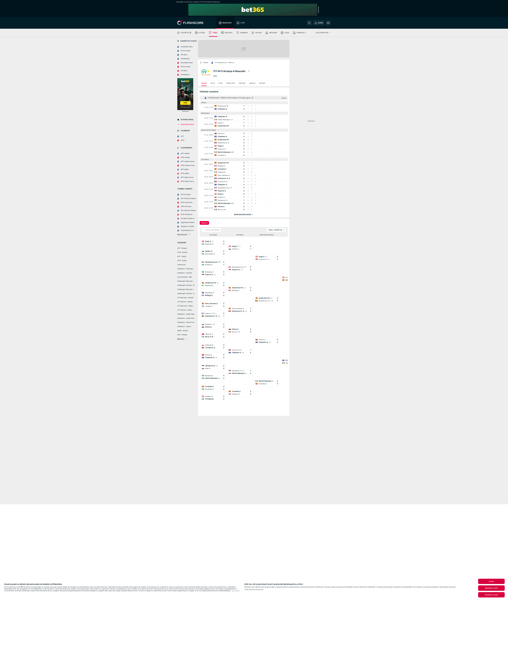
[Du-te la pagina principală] (192, 23)
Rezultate (230, 83)
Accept (491, 581)
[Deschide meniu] (328, 23)
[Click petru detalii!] (244, 107)
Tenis (205, 63)
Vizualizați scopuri (491, 595)
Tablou (252, 83)
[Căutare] (309, 23)
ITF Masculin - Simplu (224, 63)
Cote (213, 83)
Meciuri (242, 83)
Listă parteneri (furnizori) (253, 589)
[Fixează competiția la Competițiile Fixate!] (248, 71)
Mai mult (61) (182, 234)
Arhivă (262, 83)
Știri (220, 83)
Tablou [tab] (204, 223)
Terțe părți (235, 591)
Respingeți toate (491, 588)
